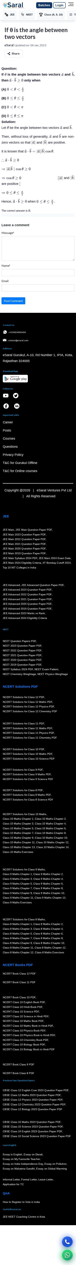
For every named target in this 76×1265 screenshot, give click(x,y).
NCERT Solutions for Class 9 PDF (23, 769)
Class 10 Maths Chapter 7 (18, 833)
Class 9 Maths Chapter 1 (17, 874)
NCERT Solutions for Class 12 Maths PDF (27, 701)
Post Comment (13, 300)
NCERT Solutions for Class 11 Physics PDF (28, 732)
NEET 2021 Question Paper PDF (22, 655)
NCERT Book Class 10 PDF (19, 997)
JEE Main (8, 529)
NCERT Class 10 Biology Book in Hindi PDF (29, 1049)
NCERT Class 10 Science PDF (21, 1011)
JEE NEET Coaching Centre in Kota (24, 1216)
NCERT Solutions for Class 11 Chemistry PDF (30, 737)
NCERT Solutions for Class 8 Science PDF (28, 799)
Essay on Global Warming (51, 1168)
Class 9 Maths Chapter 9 (17, 893)
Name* (5, 265)
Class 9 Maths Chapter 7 (17, 888)
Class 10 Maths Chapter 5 (18, 828)
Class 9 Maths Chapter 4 (48, 878)
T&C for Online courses (20, 471)
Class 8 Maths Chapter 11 (18, 947)
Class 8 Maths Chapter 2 (48, 924)
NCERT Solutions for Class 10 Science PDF (29, 758)
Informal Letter (11, 1179)
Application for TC (13, 1184)
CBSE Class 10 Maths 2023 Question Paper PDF (32, 1121)
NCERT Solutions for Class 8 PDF (23, 790)
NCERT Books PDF (18, 965)
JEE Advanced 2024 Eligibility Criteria (25, 618)
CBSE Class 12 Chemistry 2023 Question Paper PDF (34, 1104)
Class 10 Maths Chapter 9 (18, 837)
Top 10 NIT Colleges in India (19, 567)
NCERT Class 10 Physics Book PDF (24, 1030)
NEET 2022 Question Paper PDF (22, 650)
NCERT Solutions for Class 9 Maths (24, 869)
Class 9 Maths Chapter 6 (48, 883)
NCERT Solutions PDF (20, 686)
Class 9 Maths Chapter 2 (48, 874)
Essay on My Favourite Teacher (21, 1159)
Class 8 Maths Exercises (49, 952)
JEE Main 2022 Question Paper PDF (24, 539)
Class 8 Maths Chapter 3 (17, 928)
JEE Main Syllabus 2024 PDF (20, 558)
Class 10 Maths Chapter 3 (18, 823)
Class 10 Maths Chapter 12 (52, 842)
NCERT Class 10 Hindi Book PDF (22, 1006)
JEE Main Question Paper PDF (34, 529)
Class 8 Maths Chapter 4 (48, 928)
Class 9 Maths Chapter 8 (48, 888)
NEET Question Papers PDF (19, 641)
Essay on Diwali (33, 1154)
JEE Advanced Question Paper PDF (43, 585)
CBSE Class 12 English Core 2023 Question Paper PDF (36, 1090)
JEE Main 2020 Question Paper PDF (24, 548)
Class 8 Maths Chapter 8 (48, 938)
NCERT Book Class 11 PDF (19, 982)
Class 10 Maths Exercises (18, 851)
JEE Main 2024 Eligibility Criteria (22, 562)
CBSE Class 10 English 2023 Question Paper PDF (32, 1131)
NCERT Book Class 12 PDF (19, 973)
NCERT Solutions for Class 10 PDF (23, 749)
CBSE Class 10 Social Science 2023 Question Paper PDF (37, 1136)
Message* (7, 232)
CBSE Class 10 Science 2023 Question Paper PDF (33, 1126)
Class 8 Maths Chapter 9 (17, 943)
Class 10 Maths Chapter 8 (50, 833)
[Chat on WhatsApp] (67, 1255)
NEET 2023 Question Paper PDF (22, 645)
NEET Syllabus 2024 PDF (18, 669)
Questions (10, 446)
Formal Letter (29, 1179)
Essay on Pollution (55, 1163)
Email (4, 281)
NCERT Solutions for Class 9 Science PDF (28, 779)
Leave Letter (45, 1179)
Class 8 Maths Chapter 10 (48, 943)
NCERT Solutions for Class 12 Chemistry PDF (30, 711)
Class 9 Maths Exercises (17, 902)
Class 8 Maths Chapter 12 (50, 947)
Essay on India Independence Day (23, 1163)
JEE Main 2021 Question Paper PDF (24, 543)
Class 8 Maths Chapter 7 (17, 938)
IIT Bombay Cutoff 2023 (57, 562)
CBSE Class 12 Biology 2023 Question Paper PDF (32, 1109)
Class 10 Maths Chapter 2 (50, 818)
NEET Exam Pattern (46, 669)
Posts (7, 430)
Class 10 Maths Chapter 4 (50, 823)
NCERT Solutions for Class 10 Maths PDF (27, 754)
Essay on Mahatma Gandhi (19, 1168)
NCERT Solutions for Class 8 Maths (24, 919)
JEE (6, 516)
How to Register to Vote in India (21, 1202)
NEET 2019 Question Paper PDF (22, 664)
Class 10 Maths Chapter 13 (19, 847)
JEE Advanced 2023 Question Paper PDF (27, 589)
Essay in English (12, 1154)
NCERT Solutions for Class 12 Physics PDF (28, 706)
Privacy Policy (13, 455)
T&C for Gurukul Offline (20, 463)
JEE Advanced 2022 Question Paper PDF (27, 594)
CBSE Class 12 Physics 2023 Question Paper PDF (33, 1099)
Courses (9, 438)
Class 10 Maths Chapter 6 (50, 828)
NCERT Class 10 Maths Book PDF (23, 1021)
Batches (44, 5)
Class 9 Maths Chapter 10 (48, 893)
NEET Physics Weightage (52, 674)
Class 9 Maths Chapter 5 (17, 883)
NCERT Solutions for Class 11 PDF (23, 723)
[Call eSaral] (67, 1241)
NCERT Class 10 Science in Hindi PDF (26, 1016)
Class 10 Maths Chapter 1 (18, 818)
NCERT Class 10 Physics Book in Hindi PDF (29, 1035)
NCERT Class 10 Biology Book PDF (24, 1044)
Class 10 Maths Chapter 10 (51, 837)
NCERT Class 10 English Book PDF (24, 1002)
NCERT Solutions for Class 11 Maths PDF (27, 728)
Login (59, 5)
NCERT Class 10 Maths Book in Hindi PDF (28, 1025)
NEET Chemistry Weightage (19, 674)
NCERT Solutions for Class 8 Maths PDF (27, 795)
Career (8, 422)
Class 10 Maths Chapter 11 (19, 842)
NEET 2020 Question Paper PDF (22, 659)
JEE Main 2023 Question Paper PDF (24, 534)
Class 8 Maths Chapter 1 (17, 924)
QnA (6, 1193)
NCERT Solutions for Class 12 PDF (23, 697)
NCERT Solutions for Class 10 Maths (24, 814)
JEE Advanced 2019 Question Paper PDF (27, 608)
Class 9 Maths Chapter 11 (18, 897)
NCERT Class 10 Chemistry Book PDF (25, 1039)
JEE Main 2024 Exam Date (55, 558)
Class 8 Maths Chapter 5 (17, 933)
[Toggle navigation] (71, 5)
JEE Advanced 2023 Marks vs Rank (24, 613)
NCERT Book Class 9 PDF (18, 1064)
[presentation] (5, 74)
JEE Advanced (11, 585)
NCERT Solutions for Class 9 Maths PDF (27, 774)
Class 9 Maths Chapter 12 (50, 897)
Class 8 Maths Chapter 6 (48, 933)
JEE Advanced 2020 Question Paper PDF (27, 603)
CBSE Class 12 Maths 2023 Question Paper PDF (32, 1095)
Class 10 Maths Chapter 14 (52, 847)
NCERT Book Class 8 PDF (18, 1073)
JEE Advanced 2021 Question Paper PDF (27, 599)
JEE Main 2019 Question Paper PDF (24, 553)
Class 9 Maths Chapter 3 (17, 878)
